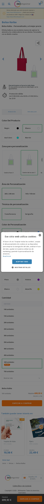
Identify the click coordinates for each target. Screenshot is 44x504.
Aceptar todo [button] (22, 262)
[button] (22, 267)
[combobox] (40, 235)
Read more (7, 256)
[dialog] (22, 252)
